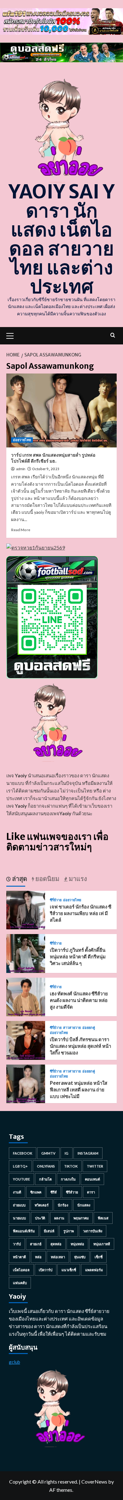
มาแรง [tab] (77, 879)
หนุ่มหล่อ (77, 1244)
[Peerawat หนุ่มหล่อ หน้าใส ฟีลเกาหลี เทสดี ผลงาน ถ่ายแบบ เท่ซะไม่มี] (25, 1083)
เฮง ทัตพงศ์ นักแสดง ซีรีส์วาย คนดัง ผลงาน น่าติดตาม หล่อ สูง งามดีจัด (79, 1000)
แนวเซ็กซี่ (69, 1270)
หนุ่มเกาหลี (101, 1244)
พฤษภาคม (81, 1218)
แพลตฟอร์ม (94, 1270)
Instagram (88, 1153)
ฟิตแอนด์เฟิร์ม (24, 1231)
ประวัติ (40, 1218)
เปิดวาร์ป (45, 1270)
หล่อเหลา (58, 1257)
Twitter (95, 1166)
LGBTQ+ (20, 1166)
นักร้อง (63, 1205)
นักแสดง (83, 1205)
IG (66, 1153)
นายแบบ (19, 1218)
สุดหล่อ (56, 1244)
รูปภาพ (68, 1231)
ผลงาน (59, 1218)
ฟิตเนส (103, 1218)
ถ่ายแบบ (19, 1205)
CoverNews (94, 1482)
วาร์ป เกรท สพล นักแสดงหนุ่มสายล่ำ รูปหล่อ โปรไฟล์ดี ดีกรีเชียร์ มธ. (53, 458)
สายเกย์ (35, 1244)
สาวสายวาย (72, 1027)
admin (20, 469)
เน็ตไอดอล (21, 1270)
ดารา (91, 1192)
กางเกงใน (68, 1179)
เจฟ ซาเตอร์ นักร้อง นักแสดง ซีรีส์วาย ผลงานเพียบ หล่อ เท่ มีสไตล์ (80, 913)
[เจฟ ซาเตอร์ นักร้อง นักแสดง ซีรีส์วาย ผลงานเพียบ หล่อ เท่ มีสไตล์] (25, 909)
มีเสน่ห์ (49, 1231)
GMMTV (48, 1153)
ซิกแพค (35, 1192)
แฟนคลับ (20, 1283)
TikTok (71, 1166)
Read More (20, 529)
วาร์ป (17, 1244)
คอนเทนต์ (92, 1179)
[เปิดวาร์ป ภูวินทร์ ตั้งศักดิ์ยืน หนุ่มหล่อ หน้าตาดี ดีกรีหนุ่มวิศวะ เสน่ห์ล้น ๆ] (25, 953)
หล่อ (38, 1257)
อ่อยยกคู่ (88, 1027)
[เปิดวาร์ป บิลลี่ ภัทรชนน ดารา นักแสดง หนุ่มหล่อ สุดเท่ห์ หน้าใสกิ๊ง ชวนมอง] (25, 1039)
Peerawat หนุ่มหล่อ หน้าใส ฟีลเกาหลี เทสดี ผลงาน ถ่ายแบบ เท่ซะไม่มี (78, 1089)
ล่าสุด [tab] (19, 879)
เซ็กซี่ (98, 1257)
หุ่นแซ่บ (79, 1257)
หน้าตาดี (19, 1257)
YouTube (21, 1179)
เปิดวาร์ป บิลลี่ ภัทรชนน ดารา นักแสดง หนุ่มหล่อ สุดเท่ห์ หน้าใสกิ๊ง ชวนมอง (80, 1046)
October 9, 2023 (45, 469)
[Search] (113, 335)
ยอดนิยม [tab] (46, 879)
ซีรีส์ (53, 1192)
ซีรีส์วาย (72, 1192)
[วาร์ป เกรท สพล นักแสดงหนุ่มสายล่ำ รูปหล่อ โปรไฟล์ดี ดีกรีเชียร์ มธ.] (61, 410)
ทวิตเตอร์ (42, 1205)
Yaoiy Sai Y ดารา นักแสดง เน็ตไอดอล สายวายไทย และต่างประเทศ (61, 239)
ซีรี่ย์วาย (56, 900)
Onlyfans (46, 1166)
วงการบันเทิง (92, 1231)
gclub (14, 1362)
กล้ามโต (45, 1179)
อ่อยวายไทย (22, 440)
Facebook (22, 1153)
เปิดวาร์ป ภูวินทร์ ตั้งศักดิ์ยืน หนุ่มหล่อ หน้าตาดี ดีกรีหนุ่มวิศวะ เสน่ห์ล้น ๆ (78, 956)
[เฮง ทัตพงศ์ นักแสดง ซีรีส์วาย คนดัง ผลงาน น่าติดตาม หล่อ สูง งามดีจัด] (25, 996)
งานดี (17, 1192)
